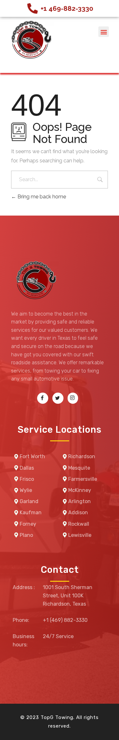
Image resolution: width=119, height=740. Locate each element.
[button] (103, 31)
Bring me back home (41, 197)
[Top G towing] (30, 40)
